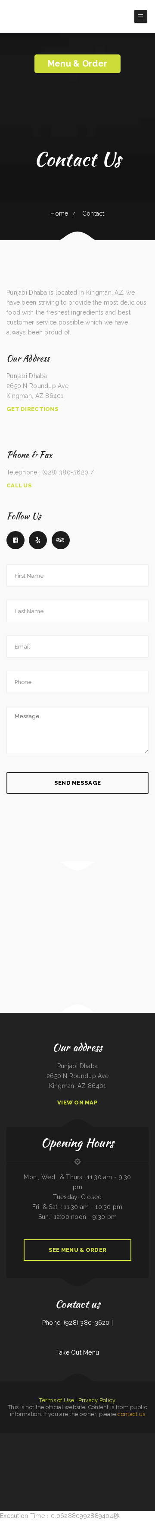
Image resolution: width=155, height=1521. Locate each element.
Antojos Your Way (20, 1467)
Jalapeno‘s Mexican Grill (80, 1457)
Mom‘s (98, 1477)
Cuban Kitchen (19, 1457)
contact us (131, 1414)
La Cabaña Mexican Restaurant (31, 1457)
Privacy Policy (97, 1400)
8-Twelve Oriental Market (51, 1467)
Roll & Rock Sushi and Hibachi (105, 1467)
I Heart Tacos (92, 1457)
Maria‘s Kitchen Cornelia (80, 1477)
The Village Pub (92, 1477)
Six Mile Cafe (10, 1457)
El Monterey (146, 1467)
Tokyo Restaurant (119, 1467)
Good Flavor (93, 1467)
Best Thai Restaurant (67, 1457)
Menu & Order (77, 63)
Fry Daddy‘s (85, 1467)
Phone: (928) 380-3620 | (77, 1322)
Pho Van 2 (62, 1467)
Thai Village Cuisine (107, 1477)
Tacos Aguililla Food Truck (73, 1467)
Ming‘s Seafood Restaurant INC (133, 1467)
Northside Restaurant (67, 1477)
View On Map (77, 1102)
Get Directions (32, 409)
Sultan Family (44, 1457)
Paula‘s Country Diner (54, 1477)
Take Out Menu (77, 1352)
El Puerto (29, 1467)
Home (59, 213)
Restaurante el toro (55, 1457)
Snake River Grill (10, 1467)
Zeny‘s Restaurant (38, 1467)
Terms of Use (56, 1400)
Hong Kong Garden (102, 1457)
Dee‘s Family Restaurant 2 (116, 1457)
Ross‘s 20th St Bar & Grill (131, 1457)
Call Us (19, 485)
